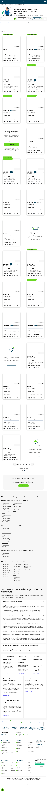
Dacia (3, 768)
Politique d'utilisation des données (33, 778)
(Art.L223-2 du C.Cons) (13, 150)
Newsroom (4, 750)
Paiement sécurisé (22, 779)
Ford (12, 767)
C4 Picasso (19, 770)
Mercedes (13, 770)
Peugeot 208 (5, 566)
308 (18, 765)
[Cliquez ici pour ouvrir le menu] (45, 2)
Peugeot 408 (5, 574)
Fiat (12, 762)
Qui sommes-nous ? (6, 742)
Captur (18, 772)
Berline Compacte (19, 745)
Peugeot (4, 764)
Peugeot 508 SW (17, 564)
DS (11, 773)
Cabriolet (30, 744)
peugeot (16, 4)
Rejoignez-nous (5, 745)
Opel (3, 767)
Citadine (19, 742)
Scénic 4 (30, 770)
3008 (18, 767)
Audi (3, 772)
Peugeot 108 (16, 571)
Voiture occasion (10, 4)
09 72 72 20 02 (5, 734)
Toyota (12, 772)
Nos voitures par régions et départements (31, 750)
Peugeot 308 (5, 568)
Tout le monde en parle (7, 749)
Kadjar (29, 767)
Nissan (3, 773)
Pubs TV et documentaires (7, 752)
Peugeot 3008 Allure (7, 506)
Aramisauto (3, 4)
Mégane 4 (30, 768)
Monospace (19, 750)
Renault (3, 762)
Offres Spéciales (31, 745)
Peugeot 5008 (6, 572)
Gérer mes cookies (13, 779)
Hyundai (13, 764)
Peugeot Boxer (28, 569)
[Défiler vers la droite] (30, 18)
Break (18, 748)
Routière (19, 746)
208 (18, 762)
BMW (12, 768)
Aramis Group (5, 753)
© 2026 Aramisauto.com (23, 784)
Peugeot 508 (5, 576)
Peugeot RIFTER (17, 569)
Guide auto (30, 747)
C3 (18, 768)
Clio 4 (29, 764)
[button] (25, 18)
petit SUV (11, 611)
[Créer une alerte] (2, 789)
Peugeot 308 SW (6, 570)
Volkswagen (4, 770)
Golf (29, 765)
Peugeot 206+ (28, 564)
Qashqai (29, 772)
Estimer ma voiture (35, 456)
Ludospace (19, 751)
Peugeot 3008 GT (6, 518)
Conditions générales (11, 778)
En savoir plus (6, 673)
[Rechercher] (15, 19)
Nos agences (4, 744)
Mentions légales (21, 778)
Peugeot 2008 (6, 564)
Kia (11, 765)
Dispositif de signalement (33, 779)
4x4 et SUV (30, 742)
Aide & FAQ (4, 747)
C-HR (29, 762)
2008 (18, 764)
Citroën (3, 765)
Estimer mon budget (11, 364)
